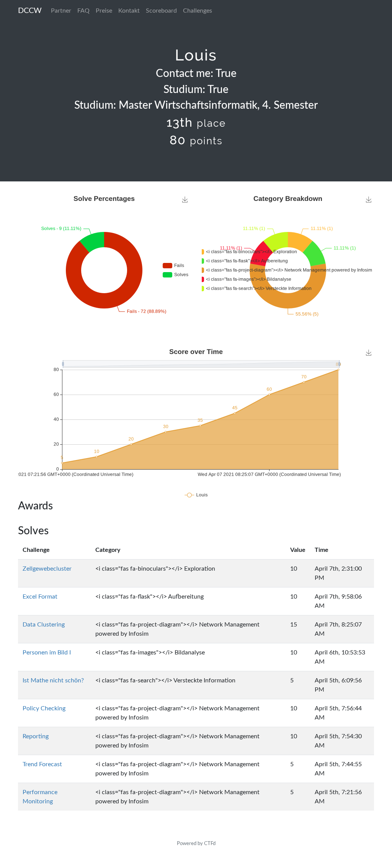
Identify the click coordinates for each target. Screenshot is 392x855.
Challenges (197, 11)
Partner (61, 11)
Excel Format (40, 597)
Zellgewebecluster (47, 569)
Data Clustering (44, 625)
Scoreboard (161, 11)
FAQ (83, 11)
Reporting (36, 736)
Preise (104, 11)
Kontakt (129, 11)
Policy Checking (44, 708)
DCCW (30, 11)
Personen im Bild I (47, 652)
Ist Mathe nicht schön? (53, 680)
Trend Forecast (42, 764)
